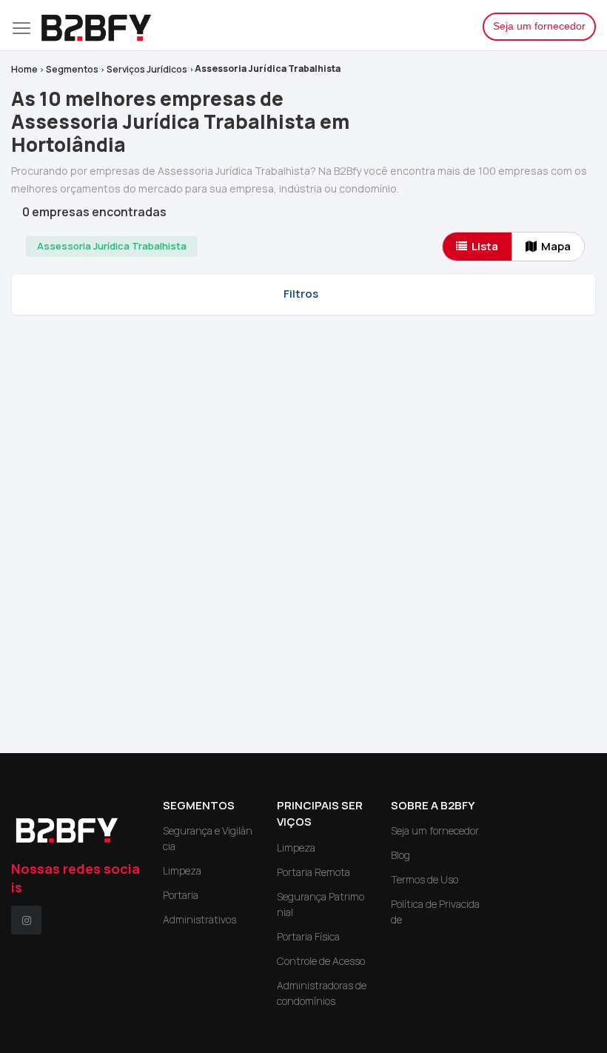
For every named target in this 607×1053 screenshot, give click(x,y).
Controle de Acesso (321, 961)
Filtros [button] (301, 293)
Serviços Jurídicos (147, 69)
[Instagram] (26, 920)
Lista (485, 246)
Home (24, 69)
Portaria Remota (313, 872)
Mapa (556, 246)
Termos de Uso (424, 879)
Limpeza (182, 870)
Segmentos (72, 69)
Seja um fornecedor (539, 26)
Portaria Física (308, 936)
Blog (400, 855)
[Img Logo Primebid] (250, 25)
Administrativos (199, 919)
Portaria (180, 895)
